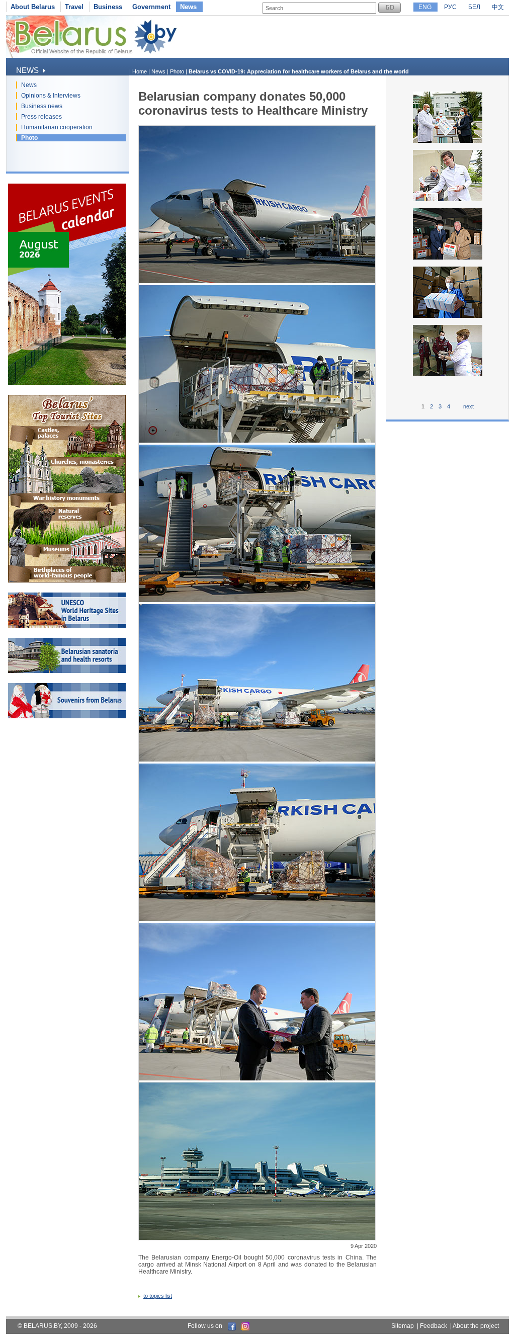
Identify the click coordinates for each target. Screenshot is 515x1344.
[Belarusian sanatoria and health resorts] (67, 671)
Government (151, 7)
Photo (29, 137)
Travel (74, 7)
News (188, 7)
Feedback (433, 1325)
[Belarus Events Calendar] (67, 383)
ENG (425, 7)
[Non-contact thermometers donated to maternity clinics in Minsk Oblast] (447, 142)
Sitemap (402, 1325)
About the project (476, 1325)
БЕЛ (474, 7)
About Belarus (33, 7)
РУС (450, 7)
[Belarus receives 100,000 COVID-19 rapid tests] (447, 317)
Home (139, 71)
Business (108, 7)
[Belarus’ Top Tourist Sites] (67, 580)
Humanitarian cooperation (57, 127)
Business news (41, 106)
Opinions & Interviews (50, 95)
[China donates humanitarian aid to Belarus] (447, 259)
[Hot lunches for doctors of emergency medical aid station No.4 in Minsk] (447, 375)
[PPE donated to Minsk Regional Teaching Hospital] (447, 200)
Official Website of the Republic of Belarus (82, 51)
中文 (498, 7)
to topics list (157, 1296)
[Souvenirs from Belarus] (67, 716)
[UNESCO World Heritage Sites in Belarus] (67, 626)
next (468, 406)
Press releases (41, 116)
